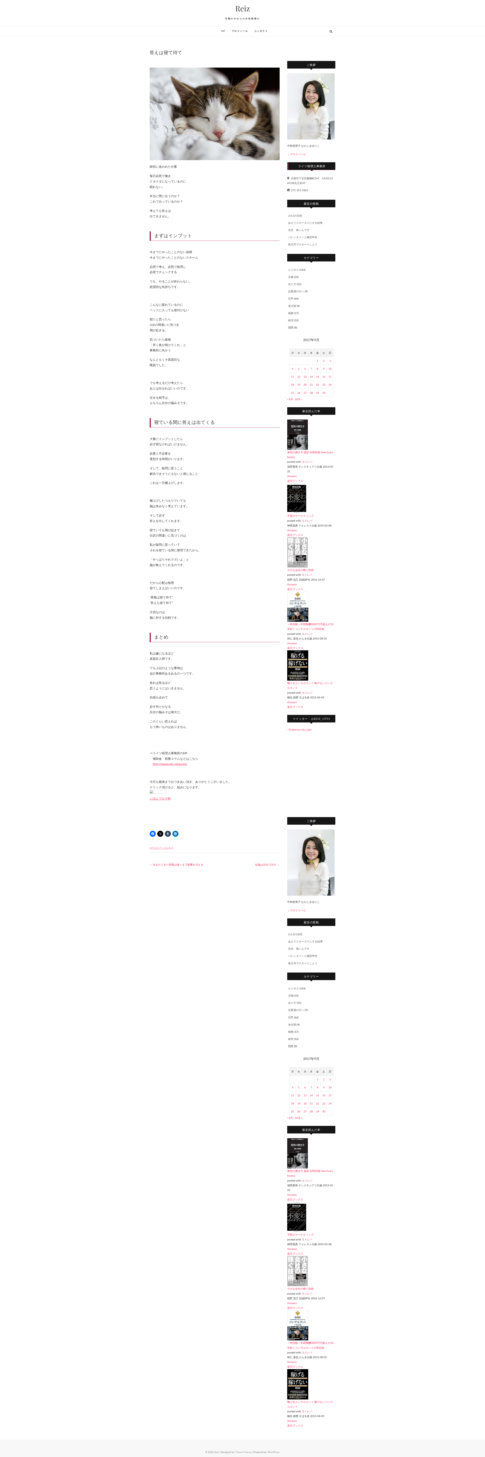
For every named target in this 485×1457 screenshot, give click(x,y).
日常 (290, 298)
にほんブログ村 (160, 798)
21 (311, 384)
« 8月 (290, 399)
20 (305, 384)
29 (317, 392)
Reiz (242, 8)
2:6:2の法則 (295, 215)
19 (298, 384)
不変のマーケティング (300, 515)
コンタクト (261, 31)
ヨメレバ (307, 461)
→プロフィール (296, 154)
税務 (290, 313)
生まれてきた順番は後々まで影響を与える (176, 864)
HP (223, 31)
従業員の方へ (296, 291)
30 (323, 392)
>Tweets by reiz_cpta (299, 729)
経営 (290, 320)
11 (292, 376)
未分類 (292, 305)
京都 (290, 276)
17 (330, 376)
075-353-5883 (299, 190)
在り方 (292, 284)
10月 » (298, 399)
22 (317, 384)
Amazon (292, 476)
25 (292, 392)
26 (298, 392)
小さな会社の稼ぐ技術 (300, 570)
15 (317, 376)
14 (311, 376)
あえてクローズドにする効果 (305, 222)
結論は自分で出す (267, 864)
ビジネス (169, 847)
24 (330, 384)
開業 (290, 327)
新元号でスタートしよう (302, 244)
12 (298, 376)
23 (323, 384)
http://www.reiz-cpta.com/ (170, 764)
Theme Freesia (243, 1452)
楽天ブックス (295, 480)
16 (323, 376)
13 (305, 376)
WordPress (274, 1452)
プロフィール (240, 31)
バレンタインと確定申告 (302, 237)
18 (292, 384)
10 (330, 368)
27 (305, 392)
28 (311, 392)
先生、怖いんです (298, 230)
